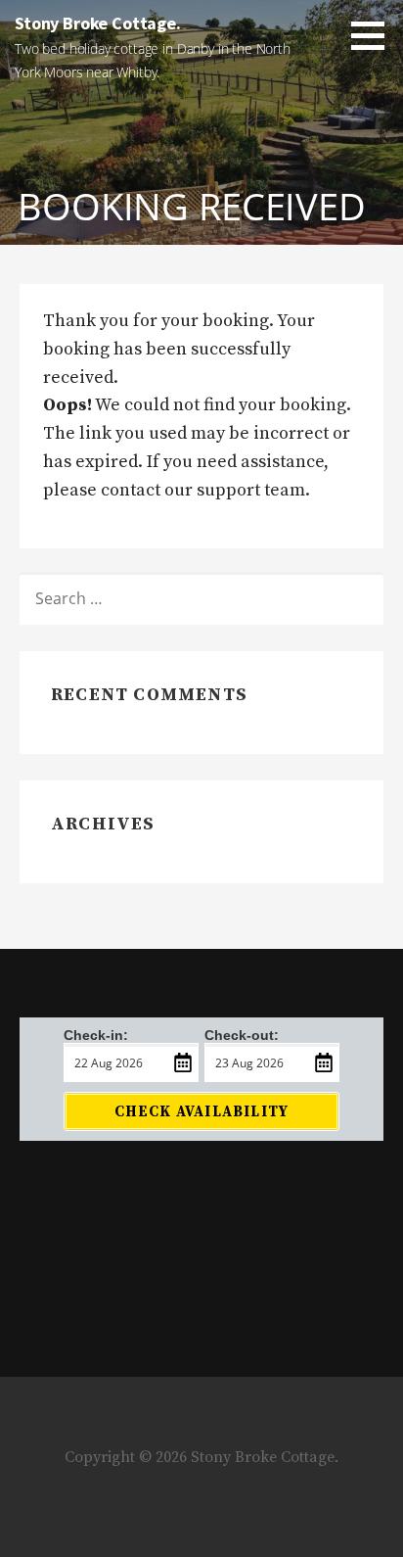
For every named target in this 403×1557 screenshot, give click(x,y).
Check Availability (202, 1112)
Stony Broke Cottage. (98, 23)
